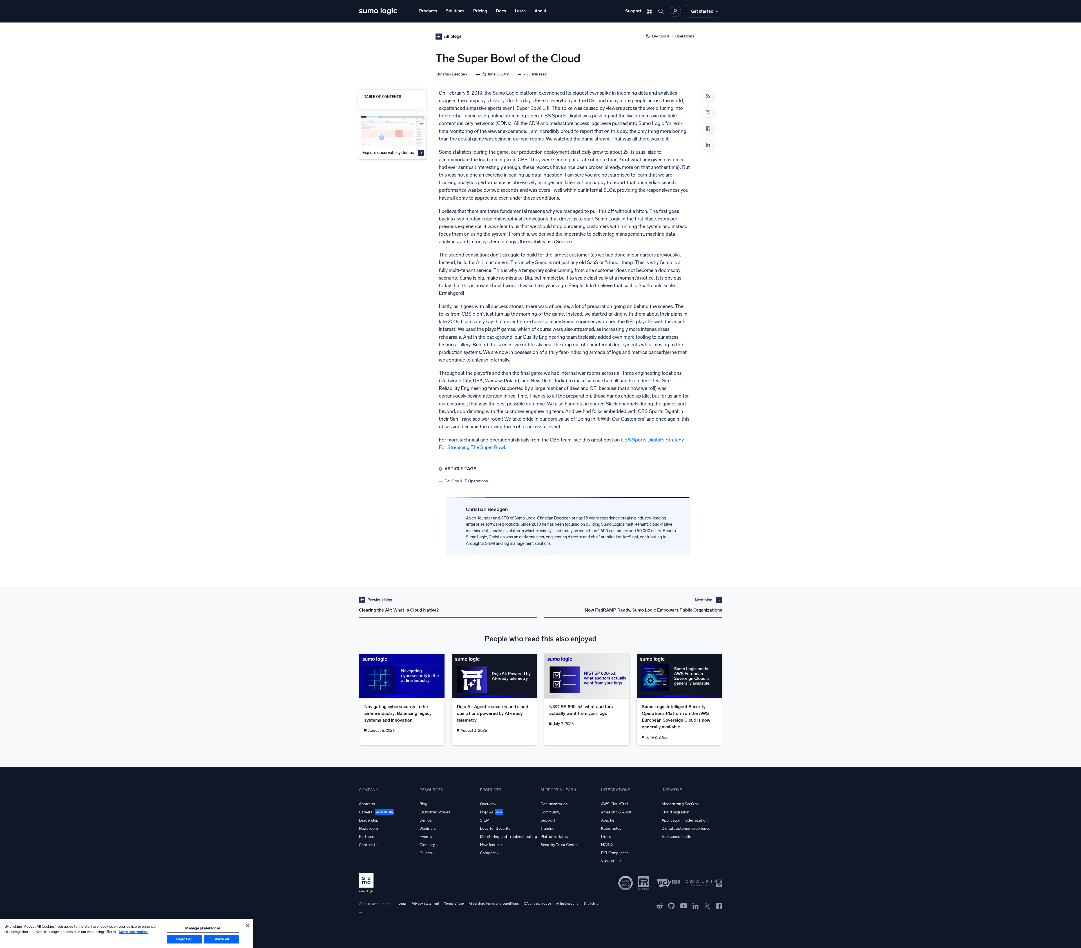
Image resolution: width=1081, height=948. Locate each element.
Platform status (554, 836)
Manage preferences (202, 928)
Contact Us (369, 844)
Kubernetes (611, 828)
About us (367, 804)
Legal (402, 903)
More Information (133, 932)
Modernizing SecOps (680, 804)
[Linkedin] (708, 144)
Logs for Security (495, 828)
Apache (607, 820)
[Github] (659, 905)
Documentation (554, 804)
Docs (501, 11)
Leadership (369, 820)
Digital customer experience (686, 828)
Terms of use (454, 903)
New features (491, 844)
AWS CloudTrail (614, 804)
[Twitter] (707, 905)
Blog (423, 804)
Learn (520, 11)
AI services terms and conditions (494, 903)
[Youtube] (683, 905)
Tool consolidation (678, 836)
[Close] (248, 925)
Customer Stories (434, 812)
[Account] (675, 11)
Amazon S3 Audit (616, 812)
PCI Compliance (615, 853)
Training (547, 828)
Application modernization (685, 820)
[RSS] (708, 95)
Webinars (427, 828)
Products (428, 11)
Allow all (222, 939)
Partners (366, 836)
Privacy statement (425, 903)
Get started (702, 11)
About (540, 11)
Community (550, 812)
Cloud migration (675, 812)
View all (607, 861)
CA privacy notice (537, 903)
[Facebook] (708, 128)
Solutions (455, 11)
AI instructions (567, 903)
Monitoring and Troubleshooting (508, 836)
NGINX (607, 844)
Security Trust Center (559, 844)
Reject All (184, 939)
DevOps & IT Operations (673, 36)
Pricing (480, 11)
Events (425, 836)
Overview (488, 804)
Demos (425, 820)
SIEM (485, 820)
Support (633, 11)
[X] (708, 112)
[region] (126, 933)
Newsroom (368, 828)
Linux (606, 836)
